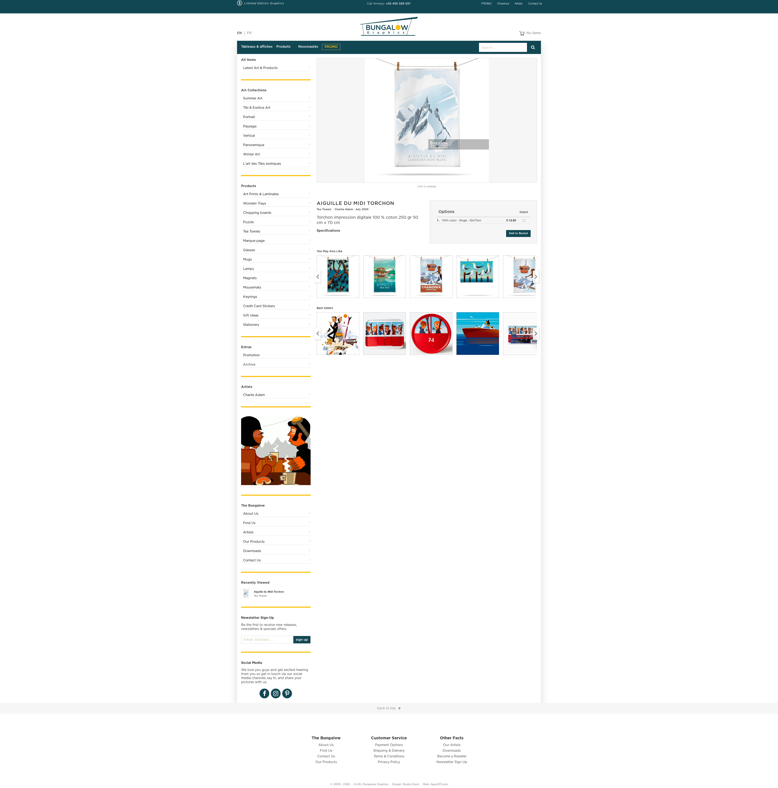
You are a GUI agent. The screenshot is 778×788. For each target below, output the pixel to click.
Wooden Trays (254, 203)
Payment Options (389, 745)
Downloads (252, 551)
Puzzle (248, 222)
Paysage (249, 126)
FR (249, 33)
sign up (302, 639)
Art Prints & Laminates (261, 194)
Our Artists (452, 745)
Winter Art (251, 154)
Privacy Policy (389, 762)
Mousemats (252, 287)
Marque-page (254, 240)
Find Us (249, 523)
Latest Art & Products (260, 68)
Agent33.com (439, 784)
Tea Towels (251, 231)
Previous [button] (318, 277)
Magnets (250, 278)
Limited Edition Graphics (264, 3)
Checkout (503, 3)
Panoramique (253, 145)
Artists (519, 3)
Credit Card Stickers (259, 306)
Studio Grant (411, 784)
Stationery (251, 324)
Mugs (247, 259)
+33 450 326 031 (398, 3)
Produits (283, 46)
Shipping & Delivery (389, 750)
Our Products (254, 541)
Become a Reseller (451, 756)
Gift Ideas (251, 315)
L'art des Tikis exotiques (262, 163)
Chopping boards (257, 212)
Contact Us (535, 3)
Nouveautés (308, 46)
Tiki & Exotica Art (256, 107)
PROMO (486, 3)
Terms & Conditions (389, 756)
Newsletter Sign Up (451, 762)
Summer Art (252, 98)
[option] (427, 120)
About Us (250, 513)
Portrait (249, 117)
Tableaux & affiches (257, 46)
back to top (386, 708)
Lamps (248, 268)
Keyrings (250, 296)
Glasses (249, 250)
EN (239, 33)
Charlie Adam (254, 395)
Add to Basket (518, 233)
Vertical (249, 135)
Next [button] (536, 277)
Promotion (251, 355)
